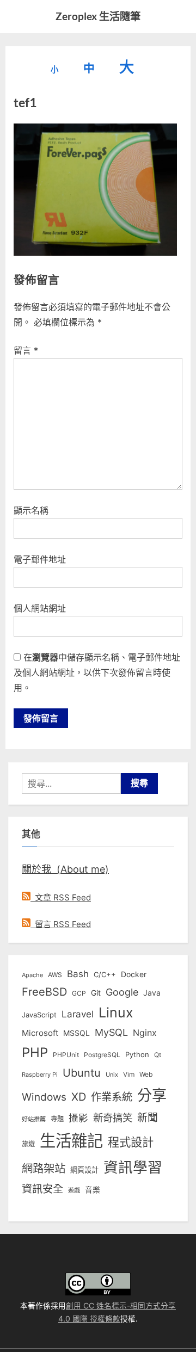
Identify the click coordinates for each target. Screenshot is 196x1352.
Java (152, 993)
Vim (128, 1074)
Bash (78, 973)
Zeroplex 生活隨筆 (98, 16)
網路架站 (43, 1168)
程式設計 (131, 1142)
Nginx (145, 1033)
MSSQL (76, 1033)
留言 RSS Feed (60, 924)
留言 (26, 350)
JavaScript (39, 1014)
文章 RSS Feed (60, 897)
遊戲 (74, 1190)
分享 (152, 1095)
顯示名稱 (31, 510)
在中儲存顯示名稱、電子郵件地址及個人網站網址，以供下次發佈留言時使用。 (97, 672)
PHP (35, 1052)
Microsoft (40, 1033)
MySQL (111, 1032)
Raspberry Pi (40, 1074)
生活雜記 (71, 1140)
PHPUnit (66, 1055)
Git (96, 992)
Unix (112, 1074)
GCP (79, 993)
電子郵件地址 (40, 559)
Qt (157, 1055)
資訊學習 (132, 1167)
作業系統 (111, 1096)
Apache (32, 975)
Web (145, 1074)
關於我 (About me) (65, 869)
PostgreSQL (102, 1055)
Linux (116, 1012)
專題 (57, 1119)
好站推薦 (34, 1119)
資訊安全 (42, 1188)
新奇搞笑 (112, 1117)
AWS (55, 975)
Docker (133, 974)
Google (122, 992)
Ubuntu (82, 1072)
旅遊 (28, 1144)
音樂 (92, 1190)
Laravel (78, 1014)
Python (137, 1055)
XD (78, 1096)
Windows (44, 1096)
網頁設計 (84, 1169)
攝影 (78, 1117)
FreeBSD (44, 991)
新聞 (147, 1118)
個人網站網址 (40, 608)
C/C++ (105, 974)
